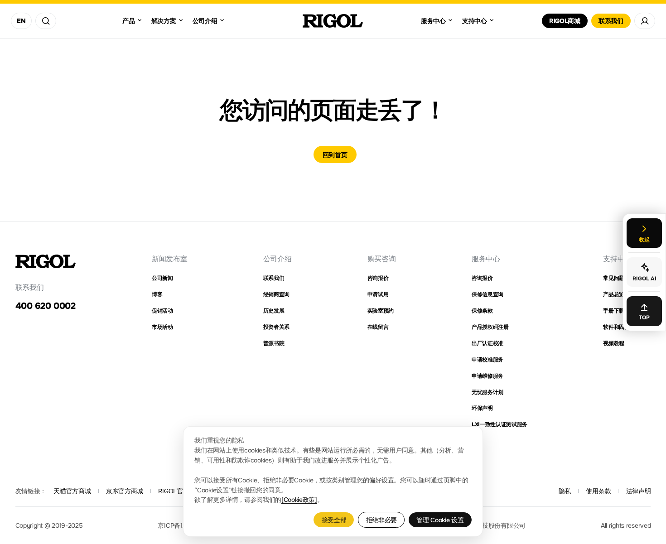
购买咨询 (381, 259)
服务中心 (486, 259)
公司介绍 (277, 259)
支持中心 (617, 259)
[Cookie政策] (299, 500)
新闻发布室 (169, 259)
